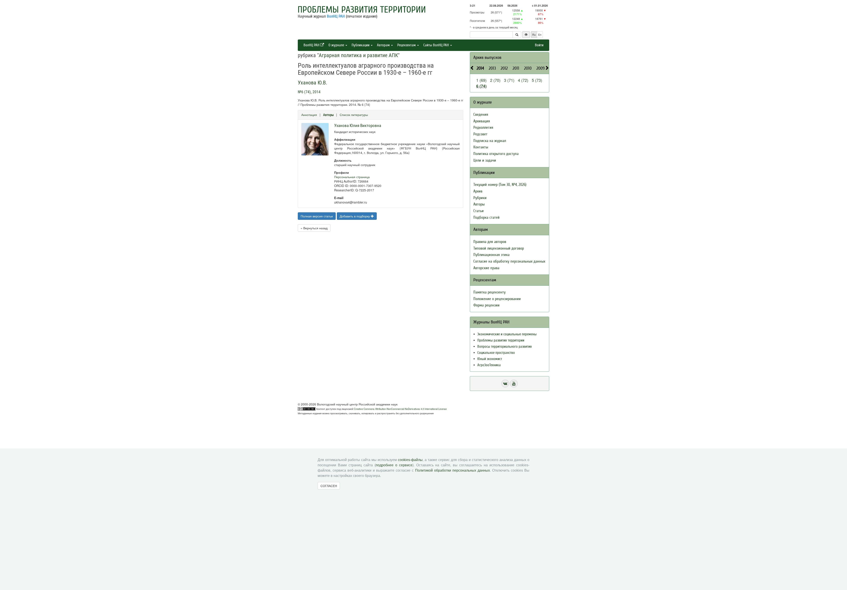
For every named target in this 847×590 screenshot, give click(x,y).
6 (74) (481, 86)
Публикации (361, 45)
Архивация (481, 121)
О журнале (336, 45)
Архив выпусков (487, 57)
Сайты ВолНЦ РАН (436, 45)
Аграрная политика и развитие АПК (358, 55)
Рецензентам (407, 45)
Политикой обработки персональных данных (452, 470)
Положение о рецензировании (497, 299)
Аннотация (309, 114)
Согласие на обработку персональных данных (509, 261)
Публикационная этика (491, 254)
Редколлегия (483, 127)
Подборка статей (486, 217)
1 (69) (481, 80)
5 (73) (537, 80)
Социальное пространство (496, 353)
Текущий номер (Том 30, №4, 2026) (499, 184)
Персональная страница (352, 177)
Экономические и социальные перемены (507, 334)
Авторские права (486, 268)
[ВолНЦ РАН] (505, 383)
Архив (477, 191)
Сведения (480, 114)
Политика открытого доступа (496, 153)
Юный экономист (489, 359)
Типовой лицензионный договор (498, 248)
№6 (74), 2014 (309, 92)
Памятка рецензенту (489, 292)
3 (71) (509, 80)
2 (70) (495, 80)
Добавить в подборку (355, 216)
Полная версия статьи (317, 216)
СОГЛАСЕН (328, 486)
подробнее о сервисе (394, 465)
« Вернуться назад (314, 228)
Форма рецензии (486, 305)
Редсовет (480, 134)
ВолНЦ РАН (336, 16)
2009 (540, 68)
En (540, 34)
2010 (528, 68)
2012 (504, 68)
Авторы (328, 115)
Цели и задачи (484, 160)
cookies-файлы (410, 460)
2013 (492, 68)
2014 (480, 68)
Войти (539, 45)
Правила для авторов (489, 241)
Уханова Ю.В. (312, 83)
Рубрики (480, 198)
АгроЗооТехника (489, 365)
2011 (516, 68)
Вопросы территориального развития (504, 346)
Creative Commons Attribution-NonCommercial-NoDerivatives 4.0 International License (400, 409)
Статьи (478, 211)
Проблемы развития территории (362, 9)
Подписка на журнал (489, 140)
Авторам (384, 45)
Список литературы (354, 114)
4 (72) (523, 80)
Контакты (480, 147)
